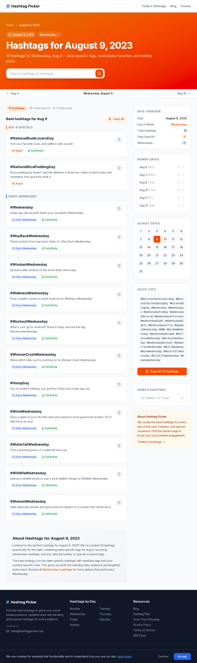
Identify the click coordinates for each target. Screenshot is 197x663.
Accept (182, 656)
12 (181, 239)
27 (157, 263)
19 (140, 255)
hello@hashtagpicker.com (27, 631)
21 (157, 255)
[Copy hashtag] (119, 139)
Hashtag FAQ (141, 614)
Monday (75, 608)
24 (181, 255)
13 (140, 247)
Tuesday (104, 608)
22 (165, 255)
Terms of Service (144, 630)
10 (165, 239)
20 (149, 255)
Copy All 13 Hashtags (164, 371)
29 (173, 263)
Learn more (124, 656)
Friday (74, 619)
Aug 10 (181, 93)
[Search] (99, 73)
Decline (163, 656)
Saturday (105, 619)
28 (165, 263)
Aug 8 (14, 93)
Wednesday (48, 34)
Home (10, 25)
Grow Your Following (146, 619)
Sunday (74, 624)
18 (181, 247)
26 (149, 263)
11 (173, 239)
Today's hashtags (149, 441)
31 (140, 271)
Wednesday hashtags (57, 569)
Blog (173, 6)
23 (173, 255)
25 (141, 263)
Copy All (118, 118)
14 (148, 247)
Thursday (105, 614)
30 (181, 263)
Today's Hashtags (153, 6)
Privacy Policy (142, 624)
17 (173, 247)
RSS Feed (139, 635)
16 (165, 247)
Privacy (186, 6)
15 (157, 247)
